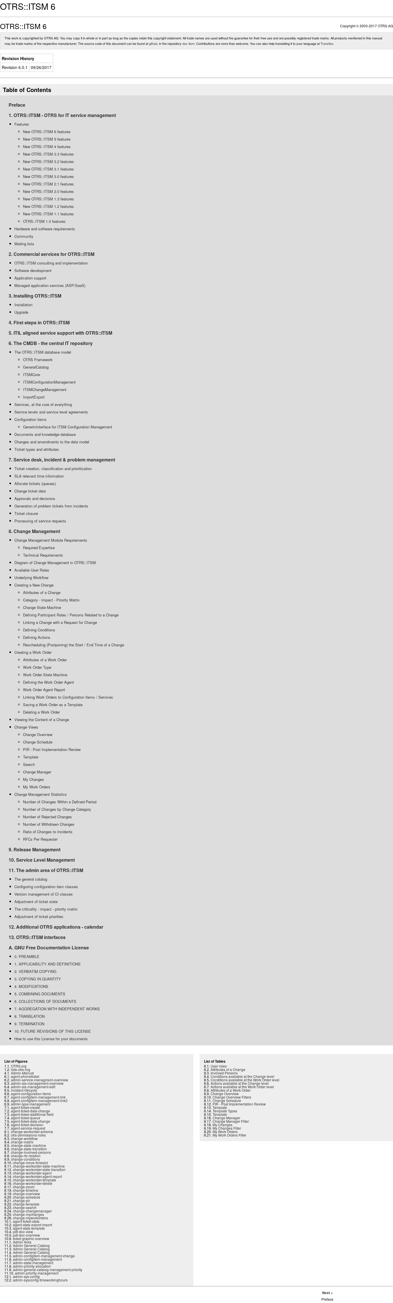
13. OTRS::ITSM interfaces (37, 937)
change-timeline (25, 1190)
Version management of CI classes (43, 894)
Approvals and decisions (34, 498)
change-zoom (24, 1186)
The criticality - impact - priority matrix (46, 909)
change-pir (21, 1200)
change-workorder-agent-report (37, 1176)
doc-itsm (188, 43)
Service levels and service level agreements (51, 412)
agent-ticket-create (25, 1107)
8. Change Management (34, 531)
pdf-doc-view (23, 1231)
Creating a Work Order (32, 652)
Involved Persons (224, 1072)
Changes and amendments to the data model (51, 441)
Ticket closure (26, 513)
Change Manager (37, 772)
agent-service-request (28, 1128)
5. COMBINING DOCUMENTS (39, 994)
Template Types (225, 1110)
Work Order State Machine (45, 674)
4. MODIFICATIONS (31, 986)
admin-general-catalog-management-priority (47, 1269)
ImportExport (34, 397)
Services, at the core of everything (43, 404)
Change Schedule (37, 742)
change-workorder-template (34, 1179)
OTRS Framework (38, 359)
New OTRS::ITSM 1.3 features (48, 199)
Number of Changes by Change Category (57, 809)
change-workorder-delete (32, 1183)
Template (30, 757)
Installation (23, 304)
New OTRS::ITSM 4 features (47, 146)
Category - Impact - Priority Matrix (51, 600)
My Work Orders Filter (229, 1135)
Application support (30, 278)
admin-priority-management (36, 1273)
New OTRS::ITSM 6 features (47, 131)
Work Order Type (37, 667)
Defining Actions (36, 637)
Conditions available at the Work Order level (245, 1079)
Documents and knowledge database (45, 434)
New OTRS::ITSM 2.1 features (48, 184)
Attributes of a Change (41, 592)
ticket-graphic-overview (31, 1238)
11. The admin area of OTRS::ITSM (46, 870)
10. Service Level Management (42, 859)
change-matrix (22, 1141)
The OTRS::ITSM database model (42, 352)
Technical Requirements (43, 555)
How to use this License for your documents (51, 1038)
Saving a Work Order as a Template (53, 704)
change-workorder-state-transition (39, 1169)
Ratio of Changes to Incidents (48, 831)
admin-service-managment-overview (39, 1079)
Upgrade (21, 312)
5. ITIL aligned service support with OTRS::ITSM (60, 332)
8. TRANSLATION (29, 1016)
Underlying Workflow (31, 577)
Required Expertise (39, 547)
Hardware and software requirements (44, 228)
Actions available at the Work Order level (242, 1086)
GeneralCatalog (36, 367)
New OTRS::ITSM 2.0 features (48, 191)
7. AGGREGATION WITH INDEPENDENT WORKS (57, 1008)
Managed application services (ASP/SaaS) (49, 285)
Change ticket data (30, 491)
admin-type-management (30, 1103)
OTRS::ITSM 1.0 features (44, 221)
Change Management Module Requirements (50, 540)
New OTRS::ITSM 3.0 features (48, 176)
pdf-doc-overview (26, 1235)
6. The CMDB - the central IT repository (51, 343)
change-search (25, 1207)
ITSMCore (31, 374)
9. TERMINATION (29, 1023)
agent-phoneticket (25, 1076)
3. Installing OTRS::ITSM (35, 295)
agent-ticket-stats (26, 1221)
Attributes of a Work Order (45, 659)
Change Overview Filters (232, 1097)
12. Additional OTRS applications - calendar (56, 926)
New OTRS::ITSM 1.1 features (48, 213)
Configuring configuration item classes (46, 886)
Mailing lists (24, 243)
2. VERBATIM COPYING (35, 971)
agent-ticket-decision (27, 1124)
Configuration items (30, 419)
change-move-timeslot (30, 1162)
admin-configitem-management (37, 1259)
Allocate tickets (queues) (35, 483)
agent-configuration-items (31, 1093)
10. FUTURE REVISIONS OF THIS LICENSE (52, 1031)
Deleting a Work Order (41, 712)
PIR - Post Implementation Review (52, 749)
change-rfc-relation (26, 1155)
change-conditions (25, 1159)
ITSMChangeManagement (44, 389)
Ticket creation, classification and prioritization (53, 468)
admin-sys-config (26, 1276)
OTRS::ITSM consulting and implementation (51, 263)
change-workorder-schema (32, 1131)
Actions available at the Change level (240, 1083)
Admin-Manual (22, 1072)
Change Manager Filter (231, 1121)
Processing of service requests (40, 521)
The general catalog (30, 879)
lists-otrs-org (20, 1069)
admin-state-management (33, 1262)
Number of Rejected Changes (47, 816)
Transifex (326, 43)
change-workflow (24, 1138)
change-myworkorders (30, 1217)
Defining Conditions (39, 630)
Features (21, 124)
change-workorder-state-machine (39, 1166)
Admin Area (22, 1241)
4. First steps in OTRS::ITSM (39, 322)
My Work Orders (36, 787)
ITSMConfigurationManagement (49, 382)
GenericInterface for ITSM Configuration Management (67, 427)
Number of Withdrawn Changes (49, 824)
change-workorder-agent (32, 1172)
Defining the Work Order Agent (48, 682)
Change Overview (37, 734)
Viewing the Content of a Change (41, 719)
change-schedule (26, 1197)
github (153, 43)
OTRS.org (18, 1066)
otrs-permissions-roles (28, 1135)
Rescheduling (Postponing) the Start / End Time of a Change (73, 644)
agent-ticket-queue (25, 1117)
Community (23, 236)
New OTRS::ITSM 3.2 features (48, 161)
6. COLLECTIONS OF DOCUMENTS (45, 1001)
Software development (32, 270)
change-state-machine (28, 1145)
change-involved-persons (31, 1152)
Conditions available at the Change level (242, 1076)
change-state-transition (29, 1148)
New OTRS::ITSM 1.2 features (48, 206)
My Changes (33, 779)
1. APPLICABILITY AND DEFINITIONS (47, 964)
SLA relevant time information (39, 476)
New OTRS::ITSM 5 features (47, 139)
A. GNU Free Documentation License (49, 947)
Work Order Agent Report (44, 689)
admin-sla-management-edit (33, 1086)
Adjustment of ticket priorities (38, 916)
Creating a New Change (34, 585)
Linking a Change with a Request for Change (60, 622)
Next (326, 1292)
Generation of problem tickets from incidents (51, 506)
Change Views (26, 727)
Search (29, 764)
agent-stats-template (29, 1228)
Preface (17, 104)
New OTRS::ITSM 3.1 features (48, 169)
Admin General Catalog (31, 1245)
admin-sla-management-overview (37, 1083)
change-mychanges (28, 1214)
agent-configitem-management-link (38, 1097)
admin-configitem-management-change (44, 1255)
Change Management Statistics (40, 794)
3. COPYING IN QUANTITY (37, 979)
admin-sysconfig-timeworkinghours (40, 1279)
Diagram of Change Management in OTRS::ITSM (55, 562)
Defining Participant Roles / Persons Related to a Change (71, 615)
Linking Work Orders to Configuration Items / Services (68, 697)
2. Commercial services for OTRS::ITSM (51, 254)
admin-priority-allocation (32, 1266)
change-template (26, 1204)
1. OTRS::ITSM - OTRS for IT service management (62, 115)
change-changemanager (32, 1210)
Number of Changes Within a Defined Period (59, 801)
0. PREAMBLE (26, 956)
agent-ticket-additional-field (32, 1114)
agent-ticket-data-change (30, 1110)
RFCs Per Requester (40, 839)
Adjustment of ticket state (36, 901)
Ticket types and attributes (36, 449)
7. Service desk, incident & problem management (62, 459)
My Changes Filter (227, 1128)
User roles (219, 1066)
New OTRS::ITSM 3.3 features (48, 154)
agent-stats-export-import (32, 1224)
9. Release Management (34, 849)
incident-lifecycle (24, 1090)
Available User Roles (31, 570)
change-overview (26, 1193)
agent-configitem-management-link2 (39, 1100)
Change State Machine (42, 607)
